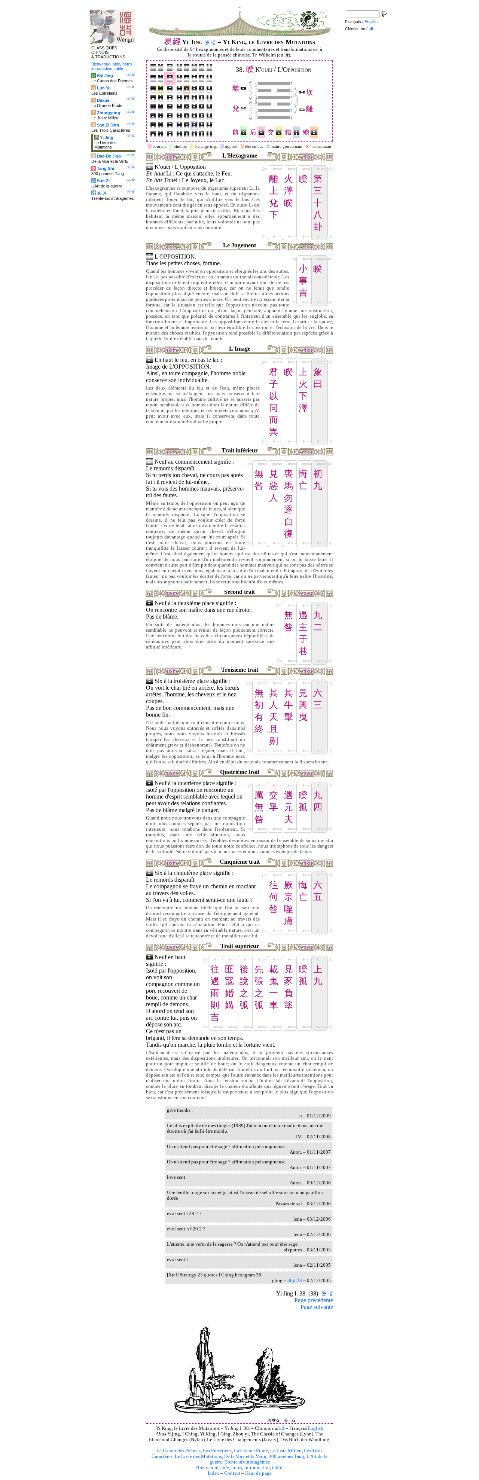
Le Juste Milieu (286, 1450)
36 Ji (101, 193)
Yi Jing (106, 137)
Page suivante (316, 1307)
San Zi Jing (108, 125)
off (281, 1428)
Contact (232, 1473)
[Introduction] (206, 42)
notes (236, 1467)
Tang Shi (105, 168)
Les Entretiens (217, 1450)
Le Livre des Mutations (198, 1456)
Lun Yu (104, 88)
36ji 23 (294, 1280)
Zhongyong (108, 112)
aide (224, 1467)
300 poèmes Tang (286, 1456)
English (315, 1428)
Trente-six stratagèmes (247, 1462)
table (277, 1467)
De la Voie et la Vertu (245, 1456)
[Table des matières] (213, 42)
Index (213, 1473)
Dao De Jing (109, 156)
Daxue (103, 100)
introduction (257, 1467)
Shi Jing (105, 75)
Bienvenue (207, 1467)
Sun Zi (103, 180)
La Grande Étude (251, 1450)
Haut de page (258, 1473)
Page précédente (314, 1300)
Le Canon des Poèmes (178, 1450)
